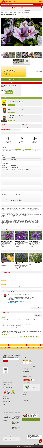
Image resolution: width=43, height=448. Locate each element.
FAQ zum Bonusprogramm (18, 301)
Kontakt (4, 405)
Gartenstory (14, 422)
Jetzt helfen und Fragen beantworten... (9, 441)
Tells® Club (5, 414)
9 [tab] (26, 50)
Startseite (2, 12)
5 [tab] (21, 50)
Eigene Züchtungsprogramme (8, 387)
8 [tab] (25, 50)
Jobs (4, 404)
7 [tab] (24, 50)
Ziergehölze (10, 12)
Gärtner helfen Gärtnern (7, 417)
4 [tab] (20, 50)
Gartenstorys (5, 420)
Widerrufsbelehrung (26, 400)
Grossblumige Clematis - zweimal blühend (23, 12)
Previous (2, 55)
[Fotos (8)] (16, 61)
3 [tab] (19, 50)
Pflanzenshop (6, 12)
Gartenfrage (14, 424)
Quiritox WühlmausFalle (12, 100)
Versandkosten (24, 95)
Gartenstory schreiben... (36, 307)
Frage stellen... (38, 315)
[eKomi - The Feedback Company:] (27, 386)
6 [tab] (22, 50)
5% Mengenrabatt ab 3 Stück (7, 385)
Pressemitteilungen (6, 402)
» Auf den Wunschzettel (5, 95)
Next (41, 55)
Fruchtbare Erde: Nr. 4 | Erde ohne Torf (15, 115)
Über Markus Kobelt (6, 398)
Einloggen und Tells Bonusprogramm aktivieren (31, 419)
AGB (23, 397)
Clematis (14, 12)
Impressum (24, 394)
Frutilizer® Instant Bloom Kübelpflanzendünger (17, 107)
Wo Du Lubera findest (6, 401)
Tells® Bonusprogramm (7, 416)
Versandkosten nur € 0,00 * (27, 376)
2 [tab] (17, 50)
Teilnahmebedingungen (12, 302)
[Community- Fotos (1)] (21, 61)
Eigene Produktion (6, 388)
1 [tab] (16, 50)
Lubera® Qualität (6, 384)
